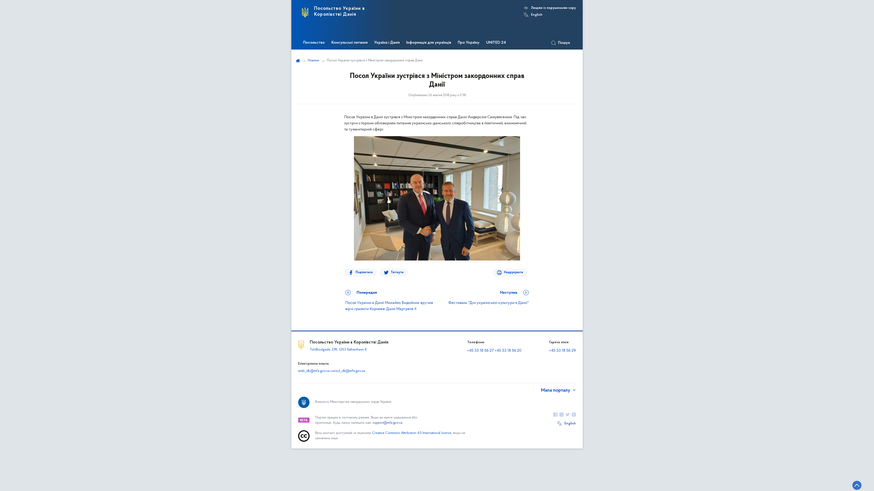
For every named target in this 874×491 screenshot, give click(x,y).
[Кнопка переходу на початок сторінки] (856, 485)
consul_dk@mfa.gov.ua (347, 371)
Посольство (314, 43)
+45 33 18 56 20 (508, 351)
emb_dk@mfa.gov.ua (314, 371)
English (536, 15)
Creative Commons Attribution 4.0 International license (411, 433)
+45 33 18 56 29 (562, 351)
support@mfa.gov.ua (387, 423)
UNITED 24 (496, 43)
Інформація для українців (428, 43)
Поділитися (364, 272)
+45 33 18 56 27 (480, 351)
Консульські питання (349, 43)
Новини (313, 60)
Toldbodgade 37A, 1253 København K (338, 349)
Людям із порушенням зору (553, 8)
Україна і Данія (387, 43)
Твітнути (397, 272)
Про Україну (469, 43)
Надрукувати (513, 272)
